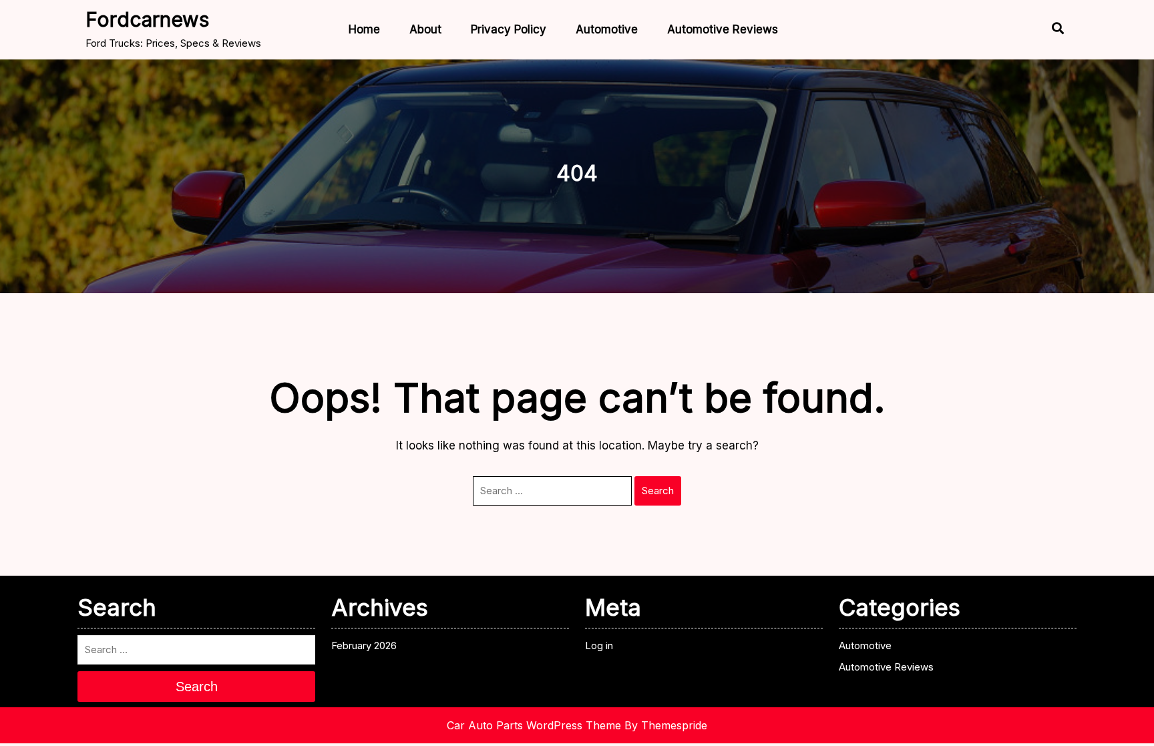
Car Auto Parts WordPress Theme (534, 725)
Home (364, 29)
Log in (599, 645)
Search (658, 490)
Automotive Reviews (722, 29)
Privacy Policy (508, 29)
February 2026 (364, 645)
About (425, 29)
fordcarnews (147, 19)
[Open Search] (1046, 29)
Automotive (607, 29)
